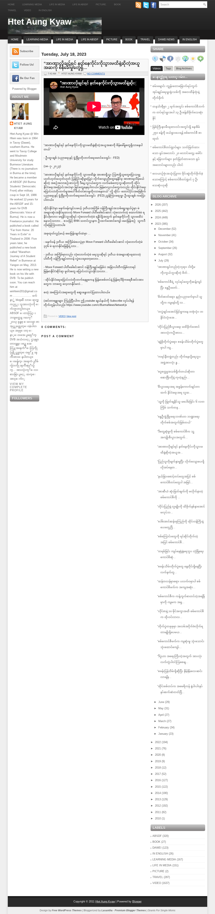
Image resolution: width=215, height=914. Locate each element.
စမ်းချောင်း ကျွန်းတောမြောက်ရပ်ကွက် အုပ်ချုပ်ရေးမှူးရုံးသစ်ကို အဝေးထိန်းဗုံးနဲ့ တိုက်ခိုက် (175, 92)
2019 (158, 761)
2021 (158, 748)
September (165, 248)
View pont (71, 316)
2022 (158, 742)
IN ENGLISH (160, 853)
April (161, 714)
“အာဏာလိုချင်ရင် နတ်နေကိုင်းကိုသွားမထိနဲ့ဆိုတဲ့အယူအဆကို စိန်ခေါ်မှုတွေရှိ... (92, 65)
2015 (158, 786)
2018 (158, 767)
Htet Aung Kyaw (39, 21)
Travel (12, 10)
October (163, 241)
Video (27, 10)
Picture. (101, 4)
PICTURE (158, 871)
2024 (158, 217)
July (161, 260)
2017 (158, 773)
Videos (157, 68)
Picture (111, 39)
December (165, 228)
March (162, 721)
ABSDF (157, 835)
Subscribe (26, 51)
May (161, 708)
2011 (158, 812)
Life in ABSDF (80, 4)
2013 (158, 799)
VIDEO (62, 316)
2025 (158, 211)
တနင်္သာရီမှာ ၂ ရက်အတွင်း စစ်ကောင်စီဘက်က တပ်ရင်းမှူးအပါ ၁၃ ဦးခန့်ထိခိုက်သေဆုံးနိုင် (178, 112)
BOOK (156, 841)
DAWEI (156, 847)
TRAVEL (157, 877)
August (163, 254)
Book (117, 4)
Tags (168, 68)
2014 (158, 793)
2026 (158, 204)
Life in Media (57, 4)
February (164, 727)
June (161, 702)
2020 (158, 754)
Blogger (31, 88)
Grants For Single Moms (161, 910)
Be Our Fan (27, 78)
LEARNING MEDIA (164, 859)
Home (11, 4)
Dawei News (166, 39)
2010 (158, 818)
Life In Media (64, 39)
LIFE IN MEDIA (162, 865)
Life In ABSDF (89, 39)
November (165, 235)
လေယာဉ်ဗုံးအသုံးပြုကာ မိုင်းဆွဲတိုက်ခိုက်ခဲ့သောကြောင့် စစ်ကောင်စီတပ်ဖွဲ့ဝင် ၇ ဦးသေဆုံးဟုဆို (177, 179)
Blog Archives (184, 68)
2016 (158, 780)
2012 (158, 805)
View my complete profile (18, 387)
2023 (158, 223)
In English (45, 10)
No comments (96, 73)
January (163, 733)
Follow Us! (27, 64)
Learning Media (32, 4)
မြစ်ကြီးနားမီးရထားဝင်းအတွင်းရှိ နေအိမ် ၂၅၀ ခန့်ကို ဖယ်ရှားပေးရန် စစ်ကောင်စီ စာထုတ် (177, 132)
